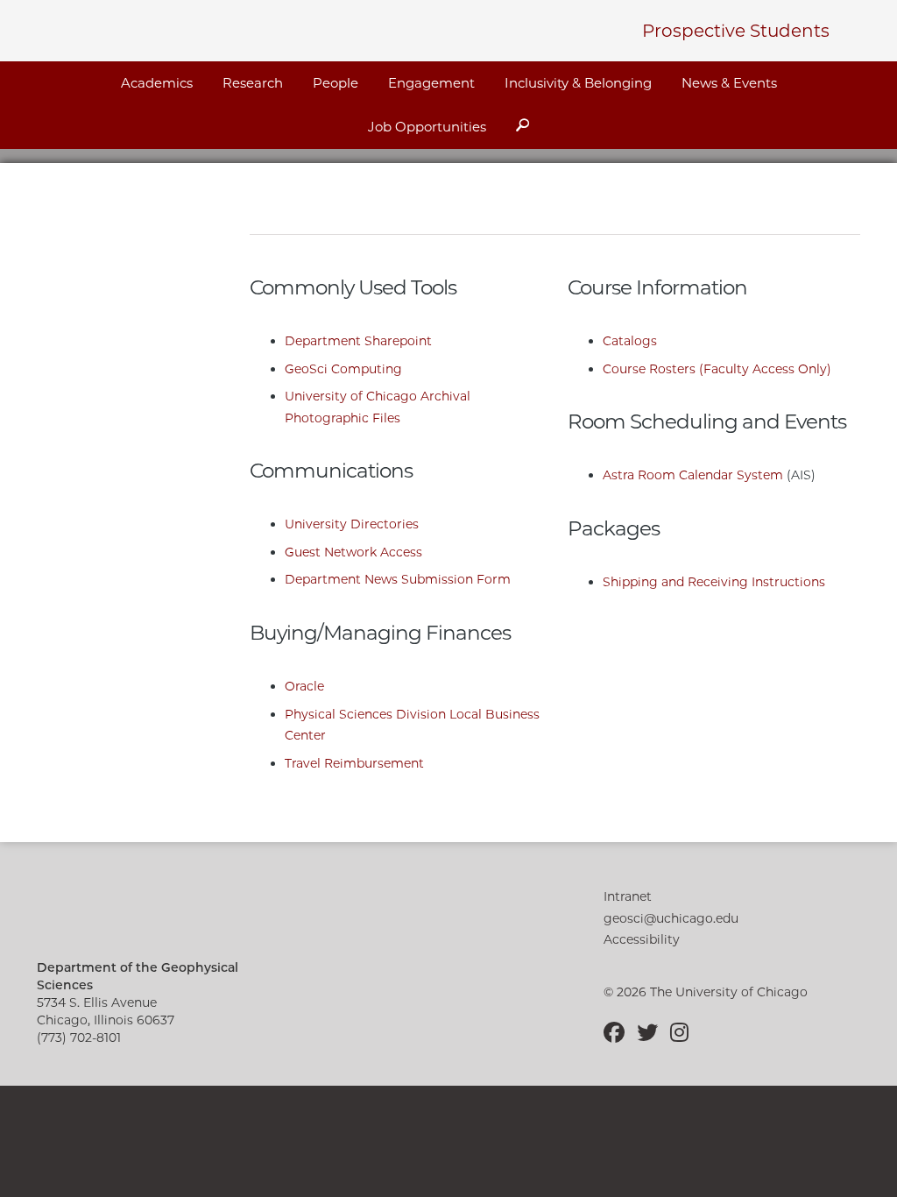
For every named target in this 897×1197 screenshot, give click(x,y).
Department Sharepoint (358, 341)
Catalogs (630, 341)
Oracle (304, 686)
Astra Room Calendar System (693, 475)
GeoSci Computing (343, 369)
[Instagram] (679, 1032)
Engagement (431, 82)
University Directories (352, 524)
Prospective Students (736, 30)
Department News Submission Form (398, 579)
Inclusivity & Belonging (578, 82)
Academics (157, 82)
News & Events (729, 82)
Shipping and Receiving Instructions (714, 582)
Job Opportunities (427, 126)
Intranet (628, 896)
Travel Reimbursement (354, 763)
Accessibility (642, 939)
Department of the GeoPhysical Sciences (194, 28)
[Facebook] (618, 1032)
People (335, 82)
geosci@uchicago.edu (671, 918)
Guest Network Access (353, 552)
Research (252, 82)
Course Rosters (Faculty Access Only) (717, 369)
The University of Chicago (165, 912)
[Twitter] (652, 1032)
